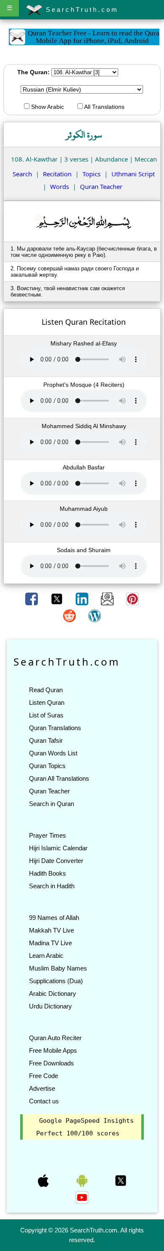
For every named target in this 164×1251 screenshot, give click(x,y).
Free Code (43, 1075)
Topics (91, 174)
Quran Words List (53, 753)
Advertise (42, 1088)
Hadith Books (47, 873)
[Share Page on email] (108, 598)
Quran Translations (55, 727)
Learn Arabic (46, 955)
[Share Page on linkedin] (82, 598)
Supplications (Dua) (56, 980)
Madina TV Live (50, 942)
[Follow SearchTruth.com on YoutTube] (82, 1197)
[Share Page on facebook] (32, 598)
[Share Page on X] (57, 598)
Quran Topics (47, 765)
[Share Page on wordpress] (94, 615)
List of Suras (46, 715)
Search (22, 174)
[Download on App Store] (44, 1180)
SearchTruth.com (80, 9)
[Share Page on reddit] (70, 615)
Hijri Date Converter (56, 860)
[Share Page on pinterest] (132, 598)
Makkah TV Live (51, 930)
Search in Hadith (51, 886)
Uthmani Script (133, 174)
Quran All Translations (59, 778)
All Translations (103, 106)
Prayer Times (47, 835)
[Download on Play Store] (82, 1180)
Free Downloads (51, 1063)
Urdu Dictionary (50, 1006)
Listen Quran (46, 702)
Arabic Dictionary (52, 993)
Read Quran (46, 689)
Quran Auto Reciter (55, 1037)
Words (59, 186)
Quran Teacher (101, 186)
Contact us (44, 1101)
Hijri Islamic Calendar (58, 848)
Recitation (57, 174)
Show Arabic (46, 106)
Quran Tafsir (46, 740)
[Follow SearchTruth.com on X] (120, 1180)
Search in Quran (51, 803)
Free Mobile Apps (53, 1050)
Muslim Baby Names (58, 968)
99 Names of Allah (54, 917)
